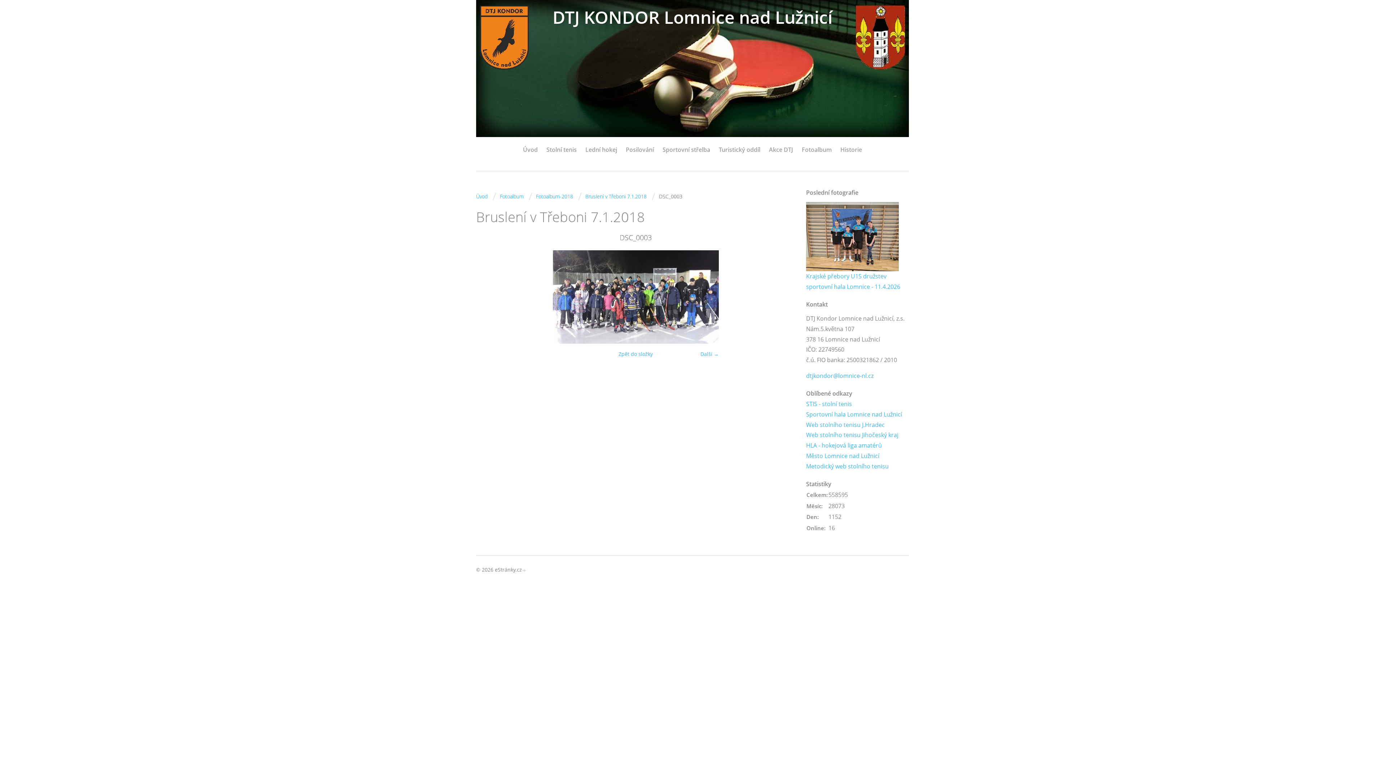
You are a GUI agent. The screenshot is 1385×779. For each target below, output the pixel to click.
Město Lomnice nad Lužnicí (842, 456)
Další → (709, 354)
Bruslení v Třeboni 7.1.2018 (616, 196)
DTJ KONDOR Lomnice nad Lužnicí (692, 17)
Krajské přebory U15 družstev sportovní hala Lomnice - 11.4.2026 (853, 281)
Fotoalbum (817, 150)
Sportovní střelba (686, 150)
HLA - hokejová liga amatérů (844, 445)
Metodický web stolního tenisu (847, 466)
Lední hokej (601, 150)
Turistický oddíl (739, 150)
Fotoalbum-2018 (554, 196)
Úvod (530, 150)
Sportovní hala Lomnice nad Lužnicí (854, 414)
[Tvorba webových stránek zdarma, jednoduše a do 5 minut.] (524, 570)
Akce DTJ (781, 150)
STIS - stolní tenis (829, 404)
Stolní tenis (561, 150)
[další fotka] (783, 297)
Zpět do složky (636, 354)
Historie (851, 150)
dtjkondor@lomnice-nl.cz (840, 376)
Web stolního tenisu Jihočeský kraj (852, 435)
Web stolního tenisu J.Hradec (845, 425)
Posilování (640, 150)
